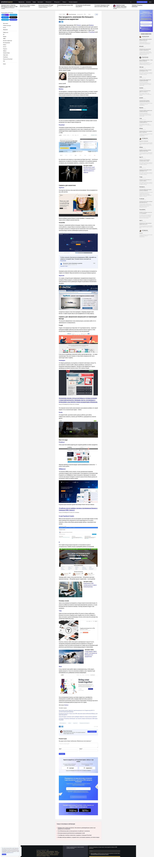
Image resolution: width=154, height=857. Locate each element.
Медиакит (5, 29)
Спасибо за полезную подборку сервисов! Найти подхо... (145, 150)
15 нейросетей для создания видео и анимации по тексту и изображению (145, 104)
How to (4, 46)
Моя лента (5, 23)
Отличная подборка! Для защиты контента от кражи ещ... (145, 190)
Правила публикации (50, 851)
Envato (61, 412)
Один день (5, 55)
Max (5, 14)
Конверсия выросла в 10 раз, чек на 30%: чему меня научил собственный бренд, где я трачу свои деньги (78, 714)
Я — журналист (88, 768)
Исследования (6, 42)
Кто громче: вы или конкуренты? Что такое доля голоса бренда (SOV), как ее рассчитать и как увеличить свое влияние (145, 216)
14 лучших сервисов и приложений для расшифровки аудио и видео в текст (145, 143)
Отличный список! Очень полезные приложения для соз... (145, 202)
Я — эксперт (70, 768)
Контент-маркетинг (7, 40)
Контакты (43, 851)
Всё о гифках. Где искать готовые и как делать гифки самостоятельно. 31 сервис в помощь (145, 73)
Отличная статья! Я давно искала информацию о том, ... (145, 170)
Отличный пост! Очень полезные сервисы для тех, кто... (145, 224)
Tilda (60, 611)
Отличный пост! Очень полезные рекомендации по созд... (145, 70)
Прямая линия (6, 52)
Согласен (4, 854)
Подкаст (5, 48)
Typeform (61, 187)
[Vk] (60, 22)
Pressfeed (92, 32)
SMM (4, 38)
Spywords (61, 275)
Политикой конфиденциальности (7, 852)
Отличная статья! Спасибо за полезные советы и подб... (144, 160)
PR (3, 34)
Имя (60, 748)
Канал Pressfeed (13, 14)
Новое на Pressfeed (7, 59)
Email (80, 748)
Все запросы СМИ (5, 19)
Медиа (4, 36)
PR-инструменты (63, 723)
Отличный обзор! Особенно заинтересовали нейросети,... (144, 101)
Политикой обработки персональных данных (146, 29)
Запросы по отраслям (13, 19)
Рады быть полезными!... (143, 141)
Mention (61, 89)
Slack (60, 666)
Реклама (48, 855)
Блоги (4, 27)
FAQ (4, 61)
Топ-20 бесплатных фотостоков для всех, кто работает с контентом (74, 831)
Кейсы (4, 44)
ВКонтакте (5, 17)
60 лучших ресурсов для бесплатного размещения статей (71, 833)
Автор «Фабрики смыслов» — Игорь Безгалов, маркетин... (146, 60)
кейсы (69, 723)
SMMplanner (62, 469)
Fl (59, 542)
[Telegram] (62, 22)
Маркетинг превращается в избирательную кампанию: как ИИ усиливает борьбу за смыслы (145, 63)
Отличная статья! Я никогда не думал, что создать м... (145, 91)
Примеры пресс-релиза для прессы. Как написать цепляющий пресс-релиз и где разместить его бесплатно (76, 828)
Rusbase (91, 25)
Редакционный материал (84, 723)
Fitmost (78, 25)
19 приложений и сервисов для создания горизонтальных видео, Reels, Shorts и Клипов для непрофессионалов (145, 53)
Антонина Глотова (145, 36)
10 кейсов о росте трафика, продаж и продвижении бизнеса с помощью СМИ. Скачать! (78, 509)
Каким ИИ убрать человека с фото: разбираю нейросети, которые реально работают (78, 716)
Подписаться (92, 731)
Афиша (4, 50)
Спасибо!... (141, 233)
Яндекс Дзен (14, 17)
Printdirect (62, 442)
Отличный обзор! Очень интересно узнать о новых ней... (145, 132)
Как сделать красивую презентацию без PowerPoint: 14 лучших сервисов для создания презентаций (145, 84)
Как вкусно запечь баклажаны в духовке (72, 263)
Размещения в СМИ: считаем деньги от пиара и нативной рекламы (90, 585)
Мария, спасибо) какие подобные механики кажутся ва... (145, 40)
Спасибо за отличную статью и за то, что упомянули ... (145, 213)
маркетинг (75, 723)
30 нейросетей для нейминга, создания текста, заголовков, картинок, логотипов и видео (78, 837)
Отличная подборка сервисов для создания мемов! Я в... (145, 122)
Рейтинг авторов (7, 25)
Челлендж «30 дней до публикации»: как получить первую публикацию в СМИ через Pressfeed (78, 719)
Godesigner (62, 360)
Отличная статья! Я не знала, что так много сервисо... (145, 180)
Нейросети (5, 32)
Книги (4, 63)
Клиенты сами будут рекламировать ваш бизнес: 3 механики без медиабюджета (145, 42)
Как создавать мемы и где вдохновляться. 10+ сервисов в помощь (145, 94)
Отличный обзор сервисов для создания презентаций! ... (145, 80)
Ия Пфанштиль (145, 138)
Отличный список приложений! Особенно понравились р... (145, 50)
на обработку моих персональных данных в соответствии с (78, 791)
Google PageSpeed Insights (66, 516)
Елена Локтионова (67, 731)
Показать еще (63, 266)
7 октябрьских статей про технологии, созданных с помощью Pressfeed (74, 835)
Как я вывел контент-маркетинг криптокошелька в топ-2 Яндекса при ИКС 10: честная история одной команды (76, 711)
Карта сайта (39, 851)
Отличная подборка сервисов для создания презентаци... (145, 111)
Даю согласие (144, 27)
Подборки (5, 57)
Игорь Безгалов (145, 57)
